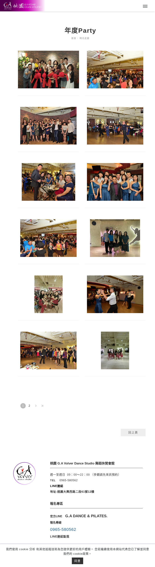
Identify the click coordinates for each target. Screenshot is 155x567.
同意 (77, 560)
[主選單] (145, 6)
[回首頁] (22, 5)
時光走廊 (84, 38)
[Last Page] (42, 405)
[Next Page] (36, 405)
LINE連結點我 (59, 536)
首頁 (73, 38)
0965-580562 (69, 480)
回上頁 (133, 432)
